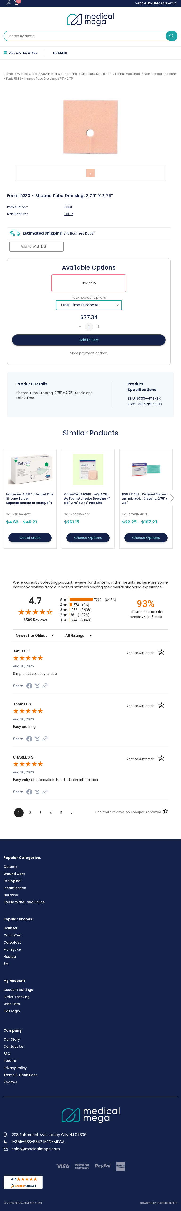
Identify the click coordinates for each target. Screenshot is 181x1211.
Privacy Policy (15, 1067)
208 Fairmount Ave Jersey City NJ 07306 (49, 1134)
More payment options (89, 353)
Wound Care (14, 873)
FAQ (7, 1053)
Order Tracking (17, 996)
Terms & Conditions (20, 1075)
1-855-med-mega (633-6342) (156, 3)
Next (171, 498)
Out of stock (30, 538)
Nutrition (11, 895)
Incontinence (15, 888)
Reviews (10, 1082)
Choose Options (88, 538)
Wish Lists (12, 1004)
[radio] (90, 599)
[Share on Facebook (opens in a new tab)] (29, 686)
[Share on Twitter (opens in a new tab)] (37, 686)
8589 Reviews (41, 620)
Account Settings (18, 989)
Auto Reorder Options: (89, 297)
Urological (12, 880)
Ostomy (10, 866)
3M (6, 963)
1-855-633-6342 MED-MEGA (38, 1141)
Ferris (68, 214)
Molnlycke (12, 949)
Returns (10, 1060)
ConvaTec (12, 935)
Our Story (12, 1039)
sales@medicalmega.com (36, 1149)
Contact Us (13, 1046)
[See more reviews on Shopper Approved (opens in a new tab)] (45, 686)
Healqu (10, 956)
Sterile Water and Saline (24, 902)
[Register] (8, 2)
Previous (4, 498)
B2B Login (12, 1011)
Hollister (11, 928)
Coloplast (12, 942)
